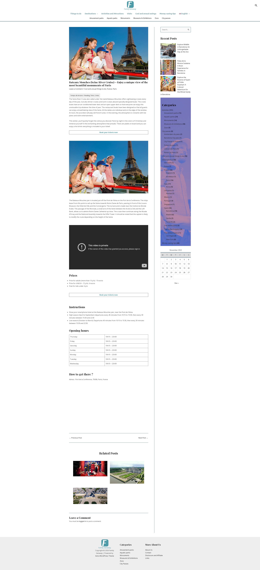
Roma (168, 187)
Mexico (167, 197)
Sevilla (168, 218)
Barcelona (170, 211)
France (109, 89)
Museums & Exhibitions (142, 18)
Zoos (157, 18)
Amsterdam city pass (172, 134)
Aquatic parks (112, 18)
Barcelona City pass (171, 138)
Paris (115, 89)
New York (170, 239)
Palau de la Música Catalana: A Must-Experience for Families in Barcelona (183, 67)
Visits (129, 13)
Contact (148, 553)
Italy (165, 184)
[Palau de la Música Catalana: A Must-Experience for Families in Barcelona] (168, 67)
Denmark (167, 163)
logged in (82, 521)
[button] (256, 6)
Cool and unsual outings (145, 13)
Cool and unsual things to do (95, 89)
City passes (166, 18)
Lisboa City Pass (170, 149)
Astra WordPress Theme (104, 556)
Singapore (168, 204)
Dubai (166, 166)
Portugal (167, 201)
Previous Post (75, 438)
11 (180, 264)
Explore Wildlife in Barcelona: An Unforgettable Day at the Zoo (183, 48)
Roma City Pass (170, 152)
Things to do (75, 13)
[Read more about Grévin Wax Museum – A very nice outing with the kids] (90, 468)
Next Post (143, 438)
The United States (171, 233)
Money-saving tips (168, 13)
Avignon (169, 173)
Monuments (125, 18)
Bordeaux (170, 176)
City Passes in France (172, 141)
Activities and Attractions (112, 13)
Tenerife (169, 222)
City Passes (124, 564)
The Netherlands (170, 225)
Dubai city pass (170, 145)
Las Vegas (170, 236)
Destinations (90, 13)
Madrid (169, 214)
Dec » (176, 283)
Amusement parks (97, 18)
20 (189, 268)
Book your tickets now (109, 132)
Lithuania (167, 190)
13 (189, 264)
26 (184, 272)
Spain (166, 208)
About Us (148, 550)
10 (176, 264)
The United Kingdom (172, 229)
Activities (165, 110)
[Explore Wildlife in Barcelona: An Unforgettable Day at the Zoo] (168, 50)
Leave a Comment (76, 89)
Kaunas (169, 193)
